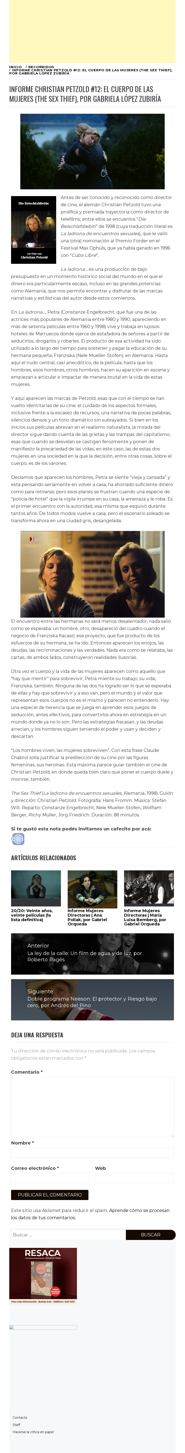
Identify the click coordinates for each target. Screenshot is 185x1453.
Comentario (27, 1072)
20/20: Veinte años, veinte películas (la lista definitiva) (32, 915)
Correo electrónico (35, 1168)
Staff (16, 1425)
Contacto (20, 1418)
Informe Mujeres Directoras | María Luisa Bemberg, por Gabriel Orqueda (145, 917)
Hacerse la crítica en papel (33, 1432)
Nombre (22, 1143)
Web (100, 1168)
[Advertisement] (92, 31)
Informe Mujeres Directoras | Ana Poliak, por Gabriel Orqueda (87, 917)
